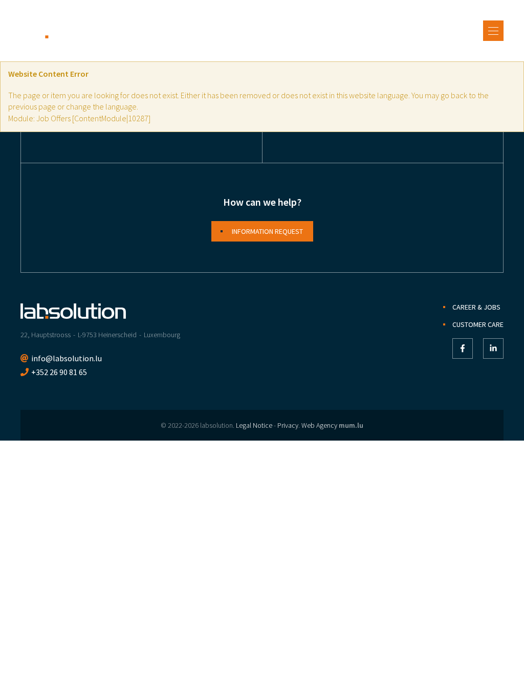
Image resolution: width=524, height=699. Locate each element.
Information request (267, 231)
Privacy (287, 425)
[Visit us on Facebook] (462, 348)
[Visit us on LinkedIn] (493, 348)
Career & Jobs (476, 307)
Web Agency (319, 425)
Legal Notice (254, 425)
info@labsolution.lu (66, 358)
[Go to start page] (73, 30)
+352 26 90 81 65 (59, 372)
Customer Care (478, 324)
